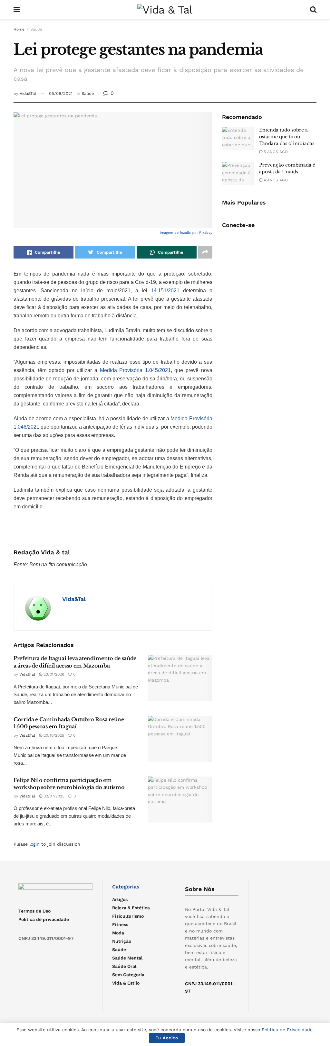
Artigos (120, 899)
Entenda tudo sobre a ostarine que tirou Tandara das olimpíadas (286, 136)
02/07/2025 (53, 796)
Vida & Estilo (126, 983)
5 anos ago (275, 152)
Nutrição (121, 941)
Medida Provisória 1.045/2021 (135, 370)
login (34, 844)
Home (19, 29)
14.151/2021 (165, 290)
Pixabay (205, 233)
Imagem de (170, 233)
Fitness (120, 924)
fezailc (185, 233)
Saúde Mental (127, 957)
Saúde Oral (124, 966)
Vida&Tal (28, 93)
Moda (118, 932)
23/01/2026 (53, 674)
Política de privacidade (43, 919)
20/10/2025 (53, 735)
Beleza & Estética (131, 907)
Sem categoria (128, 974)
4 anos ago (275, 180)
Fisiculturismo (128, 916)
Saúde (36, 29)
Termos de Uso (34, 911)
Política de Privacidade (287, 1029)
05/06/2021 (61, 93)
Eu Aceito (166, 1037)
